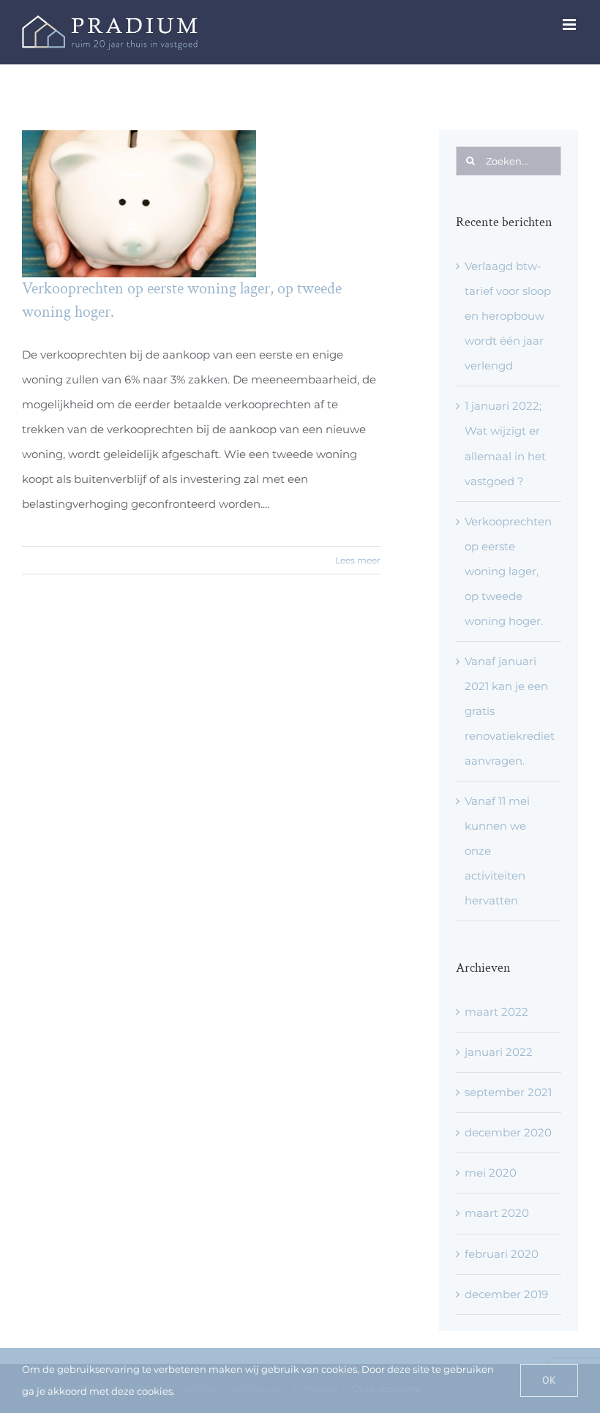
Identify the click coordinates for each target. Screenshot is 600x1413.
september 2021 (508, 1092)
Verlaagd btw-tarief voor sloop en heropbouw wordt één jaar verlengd (508, 315)
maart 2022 (496, 1012)
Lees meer (357, 560)
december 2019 (506, 1294)
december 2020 (508, 1132)
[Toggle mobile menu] (570, 24)
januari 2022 (499, 1052)
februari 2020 (502, 1254)
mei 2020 (491, 1173)
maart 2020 (497, 1213)
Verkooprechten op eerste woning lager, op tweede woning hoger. (508, 571)
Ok (549, 1380)
